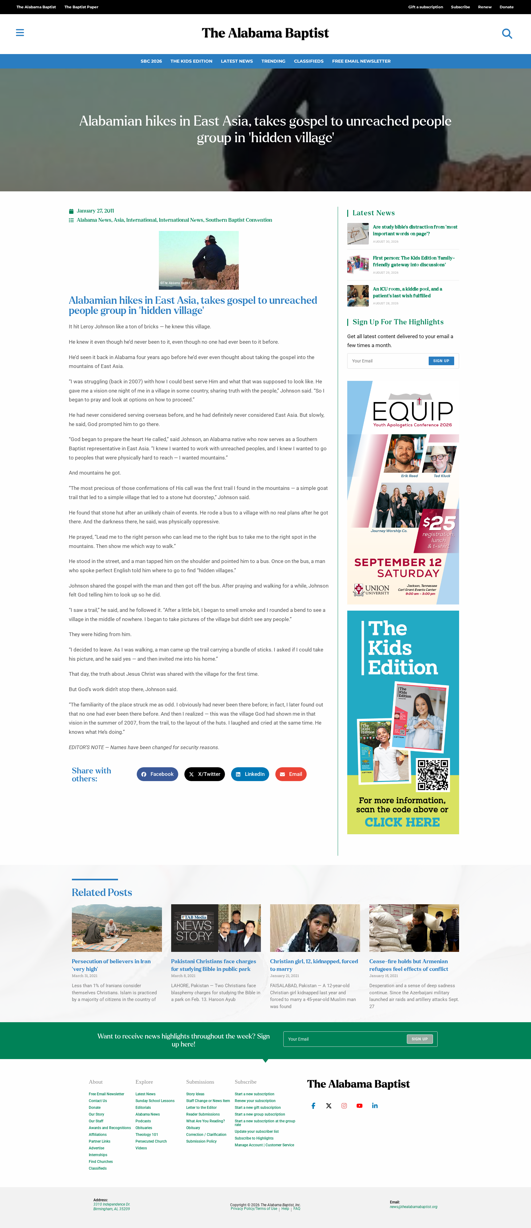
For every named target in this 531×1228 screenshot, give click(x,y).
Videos (141, 1148)
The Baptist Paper (81, 7)
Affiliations (98, 1134)
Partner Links (99, 1141)
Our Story (96, 1114)
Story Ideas (195, 1094)
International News (181, 220)
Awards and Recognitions (110, 1128)
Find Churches (101, 1162)
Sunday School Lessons (155, 1101)
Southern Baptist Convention (239, 220)
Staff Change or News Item (208, 1101)
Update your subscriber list (257, 1131)
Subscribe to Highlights (254, 1138)
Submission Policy (201, 1141)
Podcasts (143, 1121)
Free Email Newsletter (361, 61)
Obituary (193, 1128)
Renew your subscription (255, 1101)
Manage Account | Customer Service (264, 1145)
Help (285, 1209)
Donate (94, 1107)
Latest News (237, 61)
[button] (507, 34)
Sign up (441, 361)
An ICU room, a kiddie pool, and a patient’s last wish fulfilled (407, 292)
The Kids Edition (191, 61)
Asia (119, 220)
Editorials (143, 1107)
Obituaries (144, 1128)
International (141, 220)
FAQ (296, 1209)
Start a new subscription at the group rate (265, 1123)
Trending (273, 61)
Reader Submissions (203, 1114)
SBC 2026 (151, 61)
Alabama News (94, 220)
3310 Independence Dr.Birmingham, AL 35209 (111, 1206)
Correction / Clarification (206, 1134)
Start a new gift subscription (258, 1107)
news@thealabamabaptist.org (414, 1207)
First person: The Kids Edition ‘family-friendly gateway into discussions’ (414, 261)
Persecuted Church (151, 1141)
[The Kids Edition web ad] (403, 722)
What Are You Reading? (205, 1121)
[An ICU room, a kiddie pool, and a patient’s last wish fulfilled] (358, 296)
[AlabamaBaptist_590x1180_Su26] (403, 492)
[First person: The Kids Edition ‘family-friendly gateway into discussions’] (358, 265)
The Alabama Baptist (36, 7)
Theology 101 (147, 1134)
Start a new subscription (254, 1094)
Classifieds (309, 61)
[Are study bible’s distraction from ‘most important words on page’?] (358, 233)
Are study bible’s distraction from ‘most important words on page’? (415, 230)
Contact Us (98, 1101)
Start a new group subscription (260, 1114)
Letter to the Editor (201, 1107)
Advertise (96, 1148)
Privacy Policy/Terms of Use (254, 1209)
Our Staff (96, 1121)
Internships (98, 1155)
